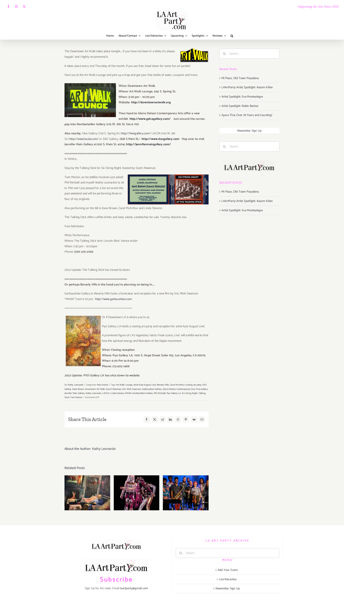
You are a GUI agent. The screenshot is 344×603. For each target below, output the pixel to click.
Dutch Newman (113, 389)
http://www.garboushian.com (113, 299)
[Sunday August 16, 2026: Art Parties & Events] (136, 492)
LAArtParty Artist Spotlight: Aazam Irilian (247, 87)
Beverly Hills (163, 385)
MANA (128, 393)
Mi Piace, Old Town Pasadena (240, 78)
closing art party (193, 385)
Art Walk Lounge (124, 385)
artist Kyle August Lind (144, 385)
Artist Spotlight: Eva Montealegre (242, 96)
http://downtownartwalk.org (151, 102)
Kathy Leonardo (75, 385)
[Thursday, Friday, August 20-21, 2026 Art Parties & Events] (87, 492)
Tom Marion (76, 397)
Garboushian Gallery (152, 389)
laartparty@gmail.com (134, 588)
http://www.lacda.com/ (84, 138)
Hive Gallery (201, 389)
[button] (232, 35)
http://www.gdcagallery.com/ (150, 118)
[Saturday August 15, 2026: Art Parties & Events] (186, 492)
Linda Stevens (117, 393)
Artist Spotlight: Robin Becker (240, 105)
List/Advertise (227, 579)
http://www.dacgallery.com (160, 138)
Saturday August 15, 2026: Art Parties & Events (185, 481)
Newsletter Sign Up (249, 130)
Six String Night (189, 393)
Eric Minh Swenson (131, 389)
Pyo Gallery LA (174, 393)
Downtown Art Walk (95, 389)
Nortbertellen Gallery (142, 393)
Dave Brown (78, 389)
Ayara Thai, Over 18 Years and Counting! (246, 115)
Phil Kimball (160, 393)
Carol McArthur (177, 385)
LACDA (105, 393)
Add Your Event (228, 570)
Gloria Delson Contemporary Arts (179, 389)
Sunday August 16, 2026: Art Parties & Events (136, 481)
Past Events (102, 385)
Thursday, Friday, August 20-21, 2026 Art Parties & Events (87, 478)
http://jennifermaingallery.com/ (148, 144)
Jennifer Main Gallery (74, 393)
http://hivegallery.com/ (136, 133)
